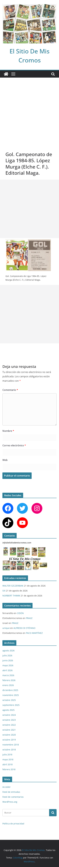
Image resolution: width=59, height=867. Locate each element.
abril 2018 (7, 764)
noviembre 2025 (10, 695)
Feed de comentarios (13, 796)
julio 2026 (7, 655)
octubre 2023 (9, 719)
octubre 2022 (9, 724)
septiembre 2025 (11, 705)
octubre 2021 (9, 729)
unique (6, 628)
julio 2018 (7, 754)
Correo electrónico (14, 445)
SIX (3, 590)
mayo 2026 (7, 665)
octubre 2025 (9, 700)
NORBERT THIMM (11, 595)
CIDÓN (20, 613)
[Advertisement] (29, 108)
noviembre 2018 (10, 744)
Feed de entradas (11, 791)
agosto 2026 (8, 650)
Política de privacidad (13, 823)
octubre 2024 (9, 714)
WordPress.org (9, 801)
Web (5, 460)
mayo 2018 (7, 759)
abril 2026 (7, 670)
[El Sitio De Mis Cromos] (6, 74)
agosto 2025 (8, 710)
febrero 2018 (8, 769)
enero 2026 (8, 685)
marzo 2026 (8, 675)
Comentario (10, 390)
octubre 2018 (9, 749)
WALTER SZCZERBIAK (12, 585)
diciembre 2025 (10, 690)
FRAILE (29, 618)
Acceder (6, 787)
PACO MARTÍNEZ (34, 633)
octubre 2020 (9, 734)
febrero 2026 (8, 680)
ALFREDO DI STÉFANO (24, 628)
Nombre (8, 431)
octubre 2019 (9, 739)
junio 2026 (7, 660)
